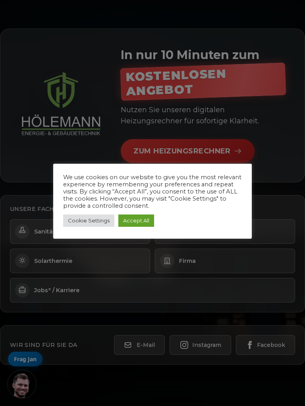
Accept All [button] (136, 220)
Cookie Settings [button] (89, 220)
